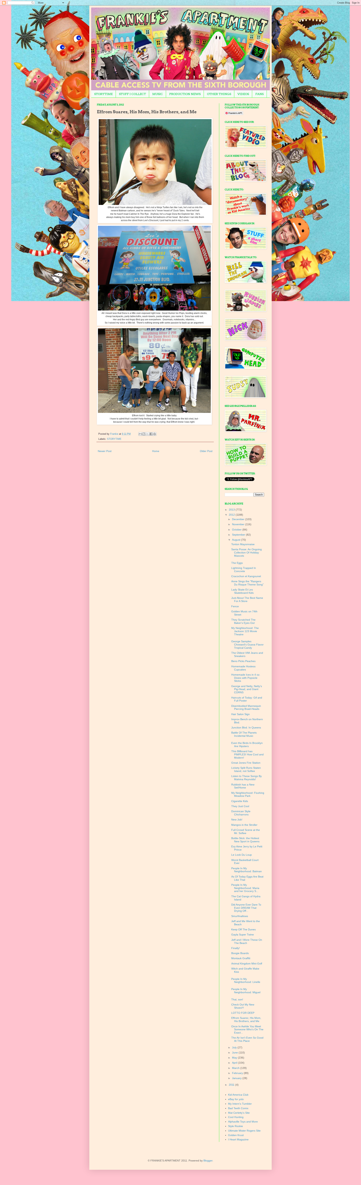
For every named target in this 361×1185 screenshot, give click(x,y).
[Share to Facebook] (151, 434)
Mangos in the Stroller (244, 824)
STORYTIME (103, 94)
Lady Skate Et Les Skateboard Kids (242, 591)
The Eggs (237, 562)
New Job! (236, 819)
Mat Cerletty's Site (239, 1112)
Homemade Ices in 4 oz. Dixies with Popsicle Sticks (245, 678)
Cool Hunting (235, 1117)
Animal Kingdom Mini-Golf (246, 963)
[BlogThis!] (144, 434)
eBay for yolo (236, 1099)
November (238, 524)
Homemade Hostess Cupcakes (243, 668)
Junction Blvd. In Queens (246, 727)
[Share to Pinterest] (154, 434)
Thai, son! (237, 999)
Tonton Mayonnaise (243, 544)
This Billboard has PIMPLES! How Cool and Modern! (247, 754)
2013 (232, 509)
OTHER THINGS (219, 94)
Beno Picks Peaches (243, 661)
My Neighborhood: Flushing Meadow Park (247, 794)
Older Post (206, 451)
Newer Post (104, 451)
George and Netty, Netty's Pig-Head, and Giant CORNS (246, 689)
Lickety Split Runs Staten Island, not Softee (246, 769)
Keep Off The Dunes (243, 929)
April (235, 1062)
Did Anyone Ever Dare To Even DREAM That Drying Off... (246, 908)
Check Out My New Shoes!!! (242, 1006)
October (237, 529)
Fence (235, 606)
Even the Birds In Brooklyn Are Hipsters (247, 744)
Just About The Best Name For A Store (247, 599)
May (235, 1057)
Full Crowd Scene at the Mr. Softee (245, 831)
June (235, 1052)
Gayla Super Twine (242, 934)
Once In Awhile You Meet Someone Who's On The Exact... (247, 1029)
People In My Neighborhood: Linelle (245, 980)
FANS (259, 94)
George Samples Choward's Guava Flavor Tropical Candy (247, 644)
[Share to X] (147, 434)
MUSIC (157, 94)
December (238, 519)
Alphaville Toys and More (243, 1121)
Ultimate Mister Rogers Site (244, 1130)
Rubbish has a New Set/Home (242, 786)
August (236, 539)
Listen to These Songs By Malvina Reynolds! (246, 778)
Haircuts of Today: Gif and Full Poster (246, 699)
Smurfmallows (239, 916)
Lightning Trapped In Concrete (243, 569)
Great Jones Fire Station (245, 762)
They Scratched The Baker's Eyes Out (243, 621)
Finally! (235, 948)
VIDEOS (243, 94)
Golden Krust (236, 1135)
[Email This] (140, 434)
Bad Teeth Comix (238, 1108)
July (234, 1047)
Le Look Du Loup (241, 854)
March (236, 1067)
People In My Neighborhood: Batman (246, 870)
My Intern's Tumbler (240, 1103)
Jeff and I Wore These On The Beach (246, 941)
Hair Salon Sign (240, 714)
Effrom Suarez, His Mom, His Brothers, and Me (246, 1019)
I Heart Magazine (238, 1139)
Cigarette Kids (239, 801)
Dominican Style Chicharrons (240, 813)
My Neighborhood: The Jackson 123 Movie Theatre (245, 631)
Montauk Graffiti (240, 958)
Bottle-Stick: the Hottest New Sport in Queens (245, 840)
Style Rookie (235, 1126)
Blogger (207, 1160)
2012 (232, 514)
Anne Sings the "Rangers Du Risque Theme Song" (247, 583)
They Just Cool (240, 806)
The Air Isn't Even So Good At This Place (247, 1039)
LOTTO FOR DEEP (242, 1012)
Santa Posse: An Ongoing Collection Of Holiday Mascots (246, 552)
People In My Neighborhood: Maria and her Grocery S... (245, 888)
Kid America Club (238, 1094)
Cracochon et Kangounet (246, 576)
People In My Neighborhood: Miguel (245, 991)
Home (155, 451)
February (238, 1073)
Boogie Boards (240, 953)
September (239, 534)
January (237, 1078)
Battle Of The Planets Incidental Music (244, 734)
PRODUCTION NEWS (185, 94)
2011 (232, 1084)
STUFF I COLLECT (132, 94)
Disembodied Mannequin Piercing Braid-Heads (246, 707)
